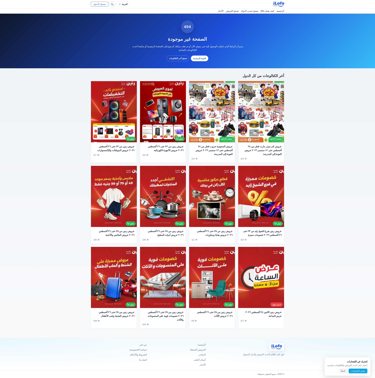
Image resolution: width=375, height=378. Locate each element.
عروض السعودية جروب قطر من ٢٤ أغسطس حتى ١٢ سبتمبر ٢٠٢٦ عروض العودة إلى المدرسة (214, 150)
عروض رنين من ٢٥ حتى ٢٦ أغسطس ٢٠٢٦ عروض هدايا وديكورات (215, 233)
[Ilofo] (276, 347)
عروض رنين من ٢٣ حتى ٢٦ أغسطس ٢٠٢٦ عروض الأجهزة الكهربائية (166, 148)
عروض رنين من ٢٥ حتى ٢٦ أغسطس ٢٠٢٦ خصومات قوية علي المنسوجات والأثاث (166, 316)
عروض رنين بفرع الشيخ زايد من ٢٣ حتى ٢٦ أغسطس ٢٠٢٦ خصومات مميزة (262, 233)
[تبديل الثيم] (112, 4)
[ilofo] (278, 4)
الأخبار (221, 11)
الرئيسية (280, 11)
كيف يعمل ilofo (267, 11)
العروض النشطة (198, 349)
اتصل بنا (143, 360)
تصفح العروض (232, 11)
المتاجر (202, 354)
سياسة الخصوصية (138, 349)
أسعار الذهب (200, 360)
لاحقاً (343, 371)
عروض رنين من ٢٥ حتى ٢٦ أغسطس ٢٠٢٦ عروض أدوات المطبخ (166, 233)
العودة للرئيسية (199, 58)
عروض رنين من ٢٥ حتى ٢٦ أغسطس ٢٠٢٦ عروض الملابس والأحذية (116, 233)
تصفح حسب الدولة (249, 11)
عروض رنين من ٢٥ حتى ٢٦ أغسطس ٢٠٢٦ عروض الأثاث (215, 314)
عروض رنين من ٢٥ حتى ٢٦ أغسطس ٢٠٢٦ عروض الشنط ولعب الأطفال (116, 314)
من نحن (143, 344)
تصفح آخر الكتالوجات (178, 58)
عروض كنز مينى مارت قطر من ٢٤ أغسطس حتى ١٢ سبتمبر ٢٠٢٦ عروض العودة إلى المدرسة (263, 150)
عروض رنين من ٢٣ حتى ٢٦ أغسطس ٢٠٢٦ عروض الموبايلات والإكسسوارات (115, 148)
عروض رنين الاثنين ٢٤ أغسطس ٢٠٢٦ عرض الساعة (264, 314)
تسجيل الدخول (99, 4)
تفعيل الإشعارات (358, 371)
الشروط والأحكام (138, 354)
